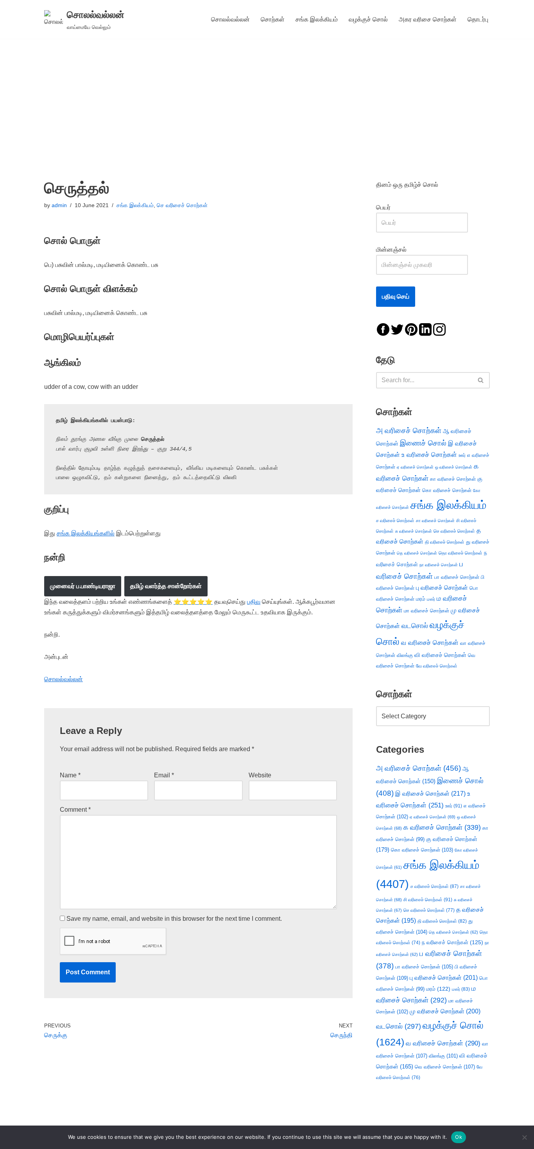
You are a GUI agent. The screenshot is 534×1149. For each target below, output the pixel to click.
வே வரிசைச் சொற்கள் (436, 665)
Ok (458, 1137)
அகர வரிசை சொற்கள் (428, 19)
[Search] (481, 380)
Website (260, 775)
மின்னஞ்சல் (392, 249)
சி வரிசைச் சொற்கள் (427, 899)
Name (70, 775)
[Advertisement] (267, 97)
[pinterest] (411, 329)
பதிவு (253, 601)
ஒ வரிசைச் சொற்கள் (453, 467)
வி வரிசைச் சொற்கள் (440, 654)
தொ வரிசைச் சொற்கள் (460, 553)
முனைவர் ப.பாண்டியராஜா (82, 586)
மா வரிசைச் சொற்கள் (426, 611)
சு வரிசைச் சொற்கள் (413, 531)
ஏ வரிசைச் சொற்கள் (415, 467)
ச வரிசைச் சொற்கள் (395, 520)
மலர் (431, 599)
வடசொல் (414, 626)
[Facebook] (383, 329)
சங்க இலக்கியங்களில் (86, 533)
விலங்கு (405, 655)
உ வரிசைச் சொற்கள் (429, 454)
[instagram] (439, 329)
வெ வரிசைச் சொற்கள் (445, 1067)
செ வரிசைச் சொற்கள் (182, 205)
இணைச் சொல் (423, 443)
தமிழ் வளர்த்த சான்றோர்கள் (166, 586)
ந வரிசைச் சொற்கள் (452, 942)
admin (59, 205)
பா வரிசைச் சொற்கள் (456, 577)
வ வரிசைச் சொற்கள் (430, 642)
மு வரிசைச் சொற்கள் (445, 1011)
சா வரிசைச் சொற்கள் (435, 520)
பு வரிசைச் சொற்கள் (442, 587)
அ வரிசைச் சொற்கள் (408, 430)
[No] (524, 1137)
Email (164, 775)
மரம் (420, 599)
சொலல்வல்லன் (230, 19)
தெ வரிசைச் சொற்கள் (417, 553)
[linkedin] (425, 329)
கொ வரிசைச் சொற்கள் (446, 490)
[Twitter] (397, 329)
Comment (75, 809)
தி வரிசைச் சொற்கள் (444, 542)
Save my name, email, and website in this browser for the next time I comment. (174, 918)
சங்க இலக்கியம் (317, 19)
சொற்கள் (273, 19)
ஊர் (462, 455)
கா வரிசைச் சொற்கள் (453, 479)
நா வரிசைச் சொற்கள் (438, 564)
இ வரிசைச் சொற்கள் (430, 793)
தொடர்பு (478, 19)
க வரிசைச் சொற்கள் (442, 827)
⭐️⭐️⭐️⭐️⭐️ (193, 601)
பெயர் (391, 207)
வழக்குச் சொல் (368, 19)
